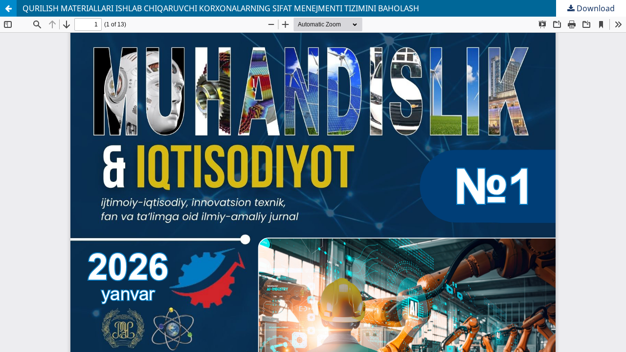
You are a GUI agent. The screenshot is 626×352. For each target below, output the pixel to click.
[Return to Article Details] (8, 8)
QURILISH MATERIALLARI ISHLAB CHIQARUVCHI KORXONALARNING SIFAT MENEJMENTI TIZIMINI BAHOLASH (220, 8)
